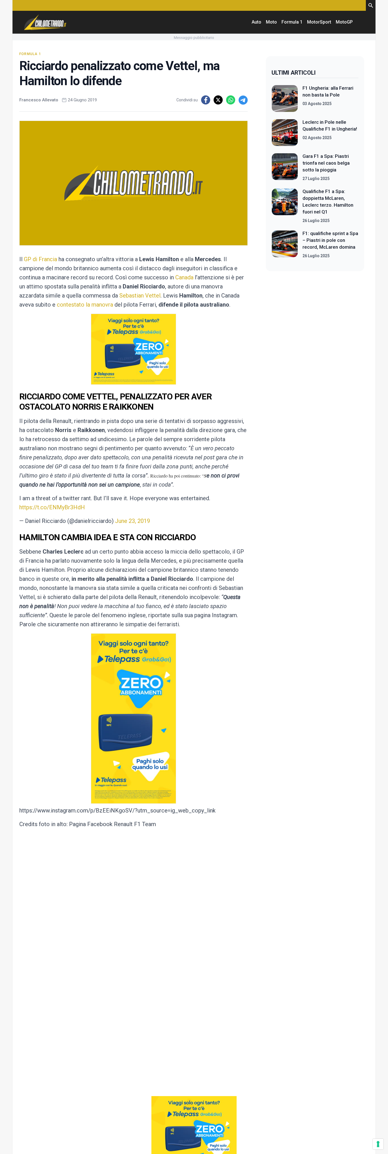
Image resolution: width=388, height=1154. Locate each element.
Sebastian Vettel (139, 295)
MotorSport (319, 22)
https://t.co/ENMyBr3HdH (52, 507)
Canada (184, 277)
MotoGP (344, 22)
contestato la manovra (85, 304)
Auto (256, 22)
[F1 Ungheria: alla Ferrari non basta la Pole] (285, 98)
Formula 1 (292, 22)
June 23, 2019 (132, 521)
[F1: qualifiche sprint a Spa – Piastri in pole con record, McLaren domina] (285, 244)
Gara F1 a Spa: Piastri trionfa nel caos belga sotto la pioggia (326, 163)
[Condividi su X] (218, 99)
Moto (271, 22)
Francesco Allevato (38, 99)
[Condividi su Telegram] (243, 99)
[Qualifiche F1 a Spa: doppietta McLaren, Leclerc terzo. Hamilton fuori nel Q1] (285, 205)
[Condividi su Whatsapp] (230, 99)
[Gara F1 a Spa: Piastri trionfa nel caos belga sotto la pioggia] (285, 167)
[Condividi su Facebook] (205, 99)
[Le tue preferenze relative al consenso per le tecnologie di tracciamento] (378, 1144)
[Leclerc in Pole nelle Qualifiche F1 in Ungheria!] (285, 132)
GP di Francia (40, 259)
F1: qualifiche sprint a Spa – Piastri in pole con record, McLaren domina (330, 240)
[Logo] (45, 22)
